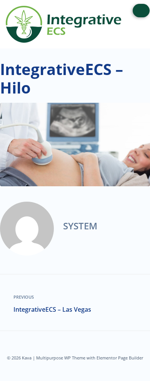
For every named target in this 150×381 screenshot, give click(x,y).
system (80, 225)
